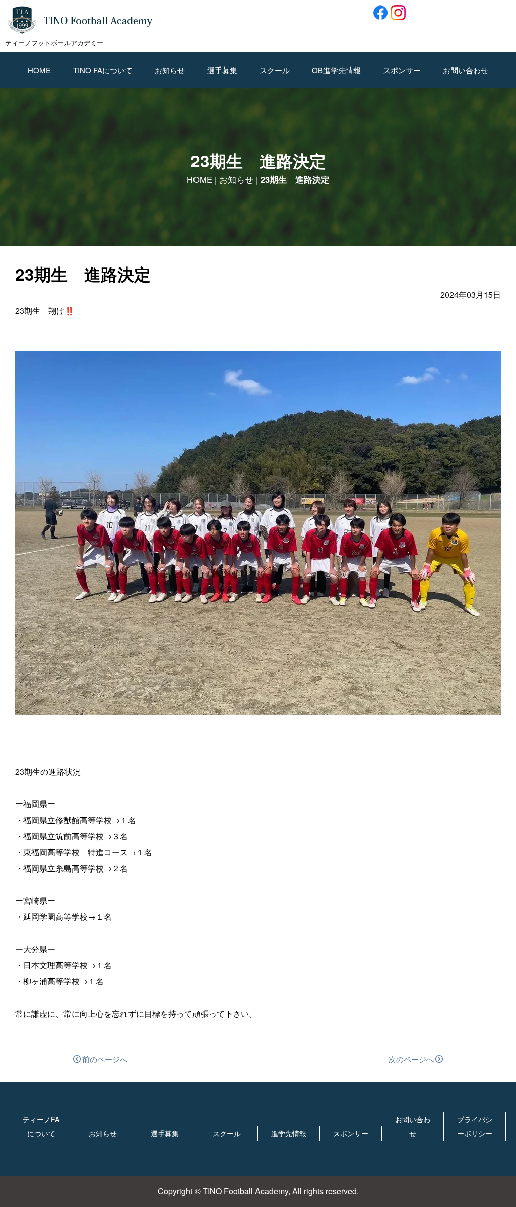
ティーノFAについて (41, 1126)
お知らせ (170, 69)
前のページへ (104, 1059)
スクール (275, 69)
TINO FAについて (103, 69)
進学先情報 (288, 1133)
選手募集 (222, 69)
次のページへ (411, 1059)
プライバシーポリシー (474, 1126)
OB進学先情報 (336, 69)
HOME (39, 69)
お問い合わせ (465, 69)
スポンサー (402, 69)
